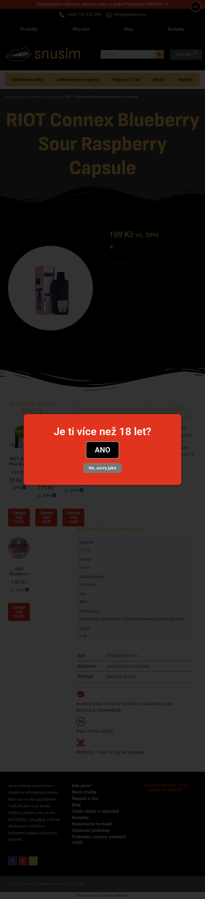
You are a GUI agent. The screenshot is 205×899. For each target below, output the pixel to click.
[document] (102, 449)
